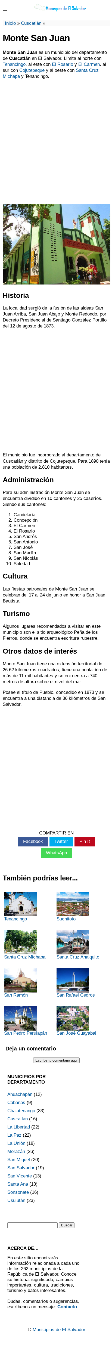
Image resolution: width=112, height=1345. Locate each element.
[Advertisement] (56, 141)
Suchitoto (66, 919)
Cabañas (16, 1102)
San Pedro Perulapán (25, 1033)
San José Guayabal (76, 1033)
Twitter (61, 841)
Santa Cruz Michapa (24, 957)
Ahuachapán (19, 1094)
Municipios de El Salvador (59, 1329)
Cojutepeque (32, 70)
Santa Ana (17, 1184)
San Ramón (16, 995)
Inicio (10, 23)
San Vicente (19, 1176)
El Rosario (62, 64)
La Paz (14, 1135)
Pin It (84, 841)
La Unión (16, 1143)
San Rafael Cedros (76, 995)
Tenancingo (14, 64)
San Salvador (21, 1167)
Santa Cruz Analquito (78, 957)
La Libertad (18, 1127)
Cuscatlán (31, 23)
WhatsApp (56, 852)
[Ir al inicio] (60, 11)
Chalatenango (21, 1110)
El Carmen (89, 64)
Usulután (16, 1200)
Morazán (16, 1151)
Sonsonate (18, 1192)
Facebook (33, 841)
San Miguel (18, 1159)
